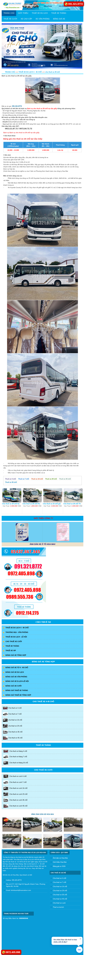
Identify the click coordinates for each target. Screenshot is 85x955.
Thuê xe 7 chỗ (23, 433)
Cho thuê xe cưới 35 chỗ (18, 755)
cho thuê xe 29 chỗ (15, 680)
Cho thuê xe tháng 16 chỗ (18, 717)
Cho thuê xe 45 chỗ (15, 692)
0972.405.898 (13, 952)
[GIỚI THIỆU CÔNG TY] (22, 486)
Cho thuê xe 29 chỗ (60, 845)
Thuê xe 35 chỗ (65, 433)
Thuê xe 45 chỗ (11, 437)
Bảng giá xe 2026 (59, 821)
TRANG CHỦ (8, 13)
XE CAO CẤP (26, 19)
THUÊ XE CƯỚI (10, 19)
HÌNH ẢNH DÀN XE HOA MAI (42, 769)
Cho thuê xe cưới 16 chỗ (18, 743)
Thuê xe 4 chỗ (10, 433)
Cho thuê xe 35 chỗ (15, 686)
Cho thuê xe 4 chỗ (14, 663)
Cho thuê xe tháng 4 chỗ (18, 706)
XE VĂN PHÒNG (43, 19)
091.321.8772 (17, 61)
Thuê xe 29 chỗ (51, 433)
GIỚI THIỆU (23, 13)
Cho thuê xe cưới (59, 858)
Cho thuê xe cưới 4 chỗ (17, 731)
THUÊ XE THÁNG (58, 13)
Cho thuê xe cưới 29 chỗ (18, 749)
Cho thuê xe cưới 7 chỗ (17, 737)
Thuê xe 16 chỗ (37, 433)
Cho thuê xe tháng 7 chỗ (18, 711)
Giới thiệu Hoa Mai (59, 817)
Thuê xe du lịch (58, 862)
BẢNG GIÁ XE (59, 19)
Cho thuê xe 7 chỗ (14, 669)
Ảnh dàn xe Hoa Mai (60, 813)
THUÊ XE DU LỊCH (40, 13)
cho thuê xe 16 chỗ (15, 675)
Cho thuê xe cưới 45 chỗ (18, 760)
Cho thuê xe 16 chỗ (60, 841)
